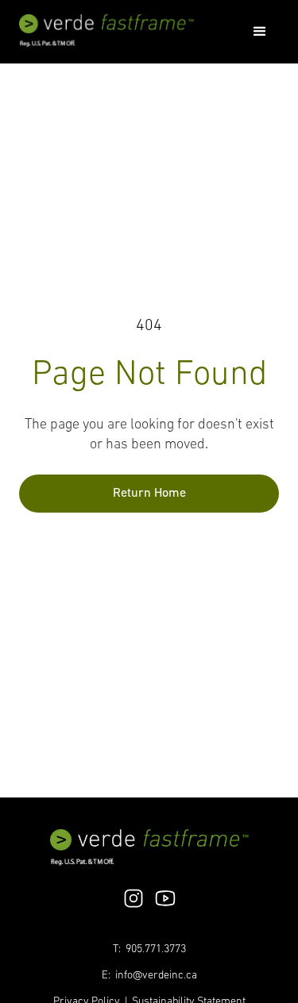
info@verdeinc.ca (156, 976)
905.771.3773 (156, 949)
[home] (106, 31)
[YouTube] (165, 898)
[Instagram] (133, 898)
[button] (260, 32)
